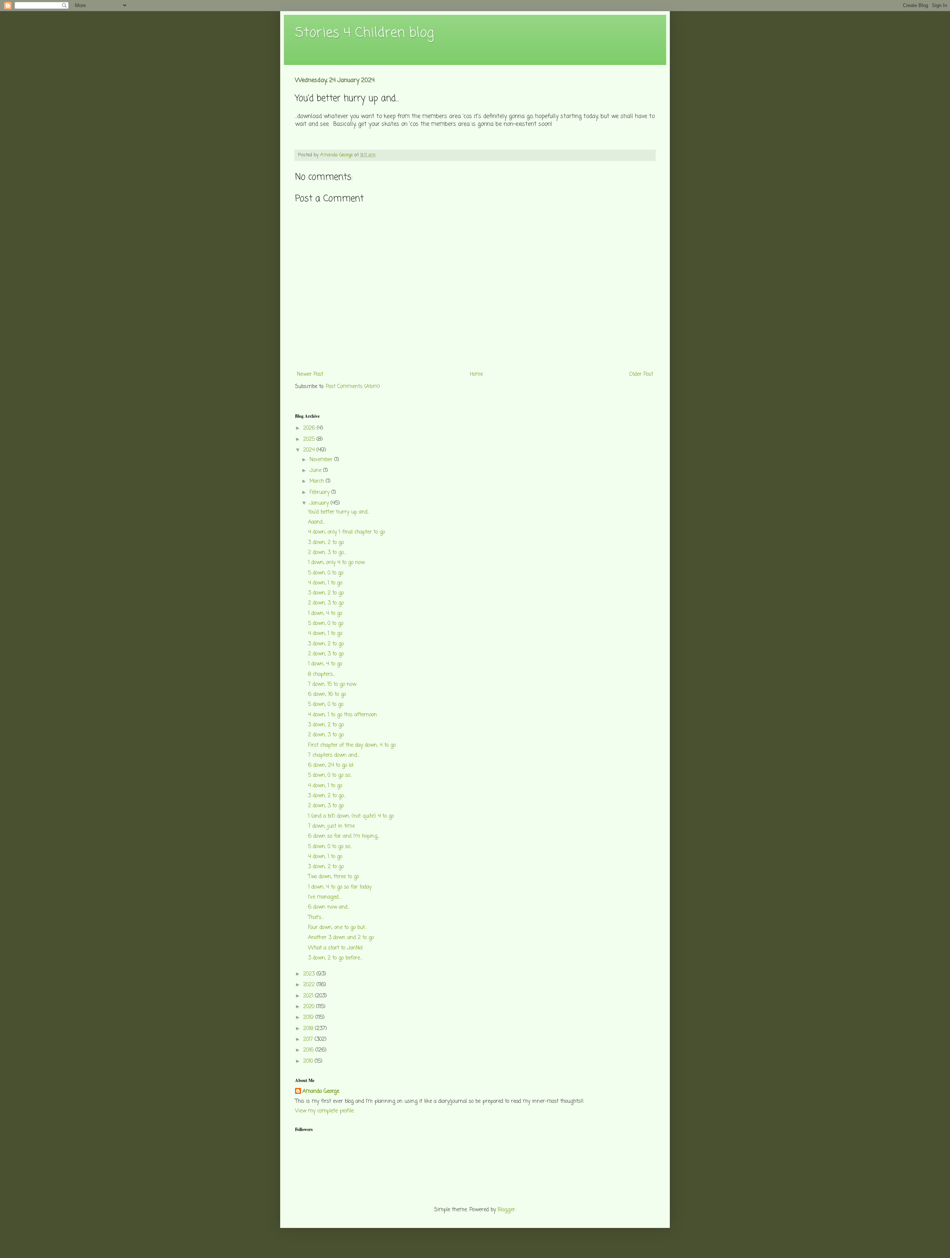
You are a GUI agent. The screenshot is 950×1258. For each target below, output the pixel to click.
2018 (309, 1029)
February (320, 492)
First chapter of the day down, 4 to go (352, 745)
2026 (310, 428)
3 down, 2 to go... (327, 796)
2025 (310, 439)
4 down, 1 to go (325, 583)
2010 (309, 1061)
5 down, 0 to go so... (330, 775)
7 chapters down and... (333, 755)
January (320, 503)
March (317, 481)
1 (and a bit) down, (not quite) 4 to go (351, 816)
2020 (309, 1007)
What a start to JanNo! (335, 948)
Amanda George (320, 1091)
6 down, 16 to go (327, 694)
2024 (310, 450)
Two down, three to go (333, 877)
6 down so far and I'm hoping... (344, 836)
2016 (309, 1050)
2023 (310, 974)
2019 (309, 1017)
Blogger (506, 1210)
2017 (309, 1039)
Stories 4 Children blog (364, 33)
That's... (316, 918)
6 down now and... (329, 907)
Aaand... (316, 522)
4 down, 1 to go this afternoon (342, 715)
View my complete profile (324, 1111)
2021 (309, 996)
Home (476, 374)
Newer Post (310, 374)
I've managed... (324, 897)
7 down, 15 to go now (332, 684)
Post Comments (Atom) (353, 387)
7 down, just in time (331, 826)
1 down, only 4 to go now (336, 563)
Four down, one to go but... (337, 928)
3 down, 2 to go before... (335, 958)
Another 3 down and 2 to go (341, 938)
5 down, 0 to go (325, 573)
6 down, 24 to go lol (330, 765)
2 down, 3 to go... (327, 553)
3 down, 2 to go (326, 543)
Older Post (641, 374)
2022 (310, 985)
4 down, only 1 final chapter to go (346, 532)
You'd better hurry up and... (339, 512)
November (321, 460)
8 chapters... (321, 674)
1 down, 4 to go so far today (339, 887)
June (316, 471)
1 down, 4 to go (325, 613)
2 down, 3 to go (326, 603)
